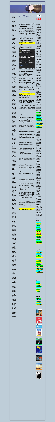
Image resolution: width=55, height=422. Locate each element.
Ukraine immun (14, 103)
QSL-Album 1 (13, 57)
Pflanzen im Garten (39, 303)
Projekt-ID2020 (14, 98)
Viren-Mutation (14, 100)
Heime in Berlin (14, 256)
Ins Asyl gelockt (14, 212)
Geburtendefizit (14, 198)
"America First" (14, 205)
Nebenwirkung (14, 81)
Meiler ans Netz (14, 239)
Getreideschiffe (14, 230)
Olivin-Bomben (14, 63)
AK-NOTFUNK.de (38, 59)
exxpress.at (38, 290)
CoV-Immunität (14, 257)
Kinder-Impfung (14, 77)
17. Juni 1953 (13, 209)
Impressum (29, 4)
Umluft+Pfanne (14, 279)
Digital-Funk (13, 24)
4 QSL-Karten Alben (38, 110)
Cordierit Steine (14, 277)
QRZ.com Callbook (38, 93)
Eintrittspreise (14, 53)
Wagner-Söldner (14, 194)
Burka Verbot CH (14, 261)
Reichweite (13, 22)
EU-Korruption (14, 305)
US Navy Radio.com (38, 48)
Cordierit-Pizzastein (39, 302)
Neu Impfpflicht (14, 159)
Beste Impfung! (14, 139)
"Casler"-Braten (14, 283)
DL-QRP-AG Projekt (38, 84)
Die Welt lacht (13, 191)
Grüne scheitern (38, 230)
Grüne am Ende (14, 289)
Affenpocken (13, 178)
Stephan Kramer (14, 244)
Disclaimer (32, 4)
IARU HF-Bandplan (38, 92)
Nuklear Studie (14, 186)
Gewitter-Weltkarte (38, 54)
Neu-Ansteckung (14, 130)
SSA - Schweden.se (38, 74)
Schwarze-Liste (14, 44)
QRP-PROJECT (14, 27)
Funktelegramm (14, 51)
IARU (12, 33)
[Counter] (39, 16)
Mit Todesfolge (14, 74)
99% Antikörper (14, 168)
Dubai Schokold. (14, 287)
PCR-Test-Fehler (14, 126)
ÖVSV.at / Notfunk (38, 78)
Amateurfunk (13, 16)
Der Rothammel (14, 21)
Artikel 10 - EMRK (38, 99)
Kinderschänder (14, 213)
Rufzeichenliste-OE (38, 96)
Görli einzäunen (14, 234)
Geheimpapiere (14, 104)
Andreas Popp (38, 289)
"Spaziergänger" (14, 152)
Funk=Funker (13, 18)
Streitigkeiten (13, 251)
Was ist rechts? (14, 217)
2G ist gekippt (13, 147)
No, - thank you (14, 246)
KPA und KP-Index (38, 61)
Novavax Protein (14, 91)
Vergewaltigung (14, 233)
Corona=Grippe (14, 182)
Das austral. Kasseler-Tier (40, 125)
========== (13, 274)
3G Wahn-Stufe (14, 146)
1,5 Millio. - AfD (14, 296)
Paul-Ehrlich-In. (14, 143)
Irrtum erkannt (14, 200)
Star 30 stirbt (13, 221)
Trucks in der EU (14, 161)
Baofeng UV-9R (14, 56)
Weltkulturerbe (14, 30)
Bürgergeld (13, 247)
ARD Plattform (14, 181)
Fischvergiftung (14, 231)
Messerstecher (14, 300)
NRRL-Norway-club (38, 75)
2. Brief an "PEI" (14, 163)
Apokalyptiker (14, 164)
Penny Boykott (14, 235)
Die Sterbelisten (14, 120)
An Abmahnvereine (39, 4)
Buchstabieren (14, 46)
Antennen (13, 20)
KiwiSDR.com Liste (38, 29)
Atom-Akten (13, 270)
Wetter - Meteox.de (38, 53)
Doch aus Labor (14, 70)
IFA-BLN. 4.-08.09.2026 (39, 119)
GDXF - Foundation (38, 64)
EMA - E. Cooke (14, 134)
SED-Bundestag (14, 303)
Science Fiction (14, 151)
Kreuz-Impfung (14, 82)
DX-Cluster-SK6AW (38, 66)
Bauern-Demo (14, 268)
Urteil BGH (13, 50)
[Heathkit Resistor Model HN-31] (39, 378)
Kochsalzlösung (14, 112)
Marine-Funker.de (38, 51)
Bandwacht (13, 37)
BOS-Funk (13, 47)
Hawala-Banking (14, 272)
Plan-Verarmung (14, 203)
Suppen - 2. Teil (14, 282)
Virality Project (14, 196)
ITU (12, 34)
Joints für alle (13, 250)
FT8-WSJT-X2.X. (14, 26)
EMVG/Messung (14, 39)
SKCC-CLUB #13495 (39, 68)
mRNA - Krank (14, 124)
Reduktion (13, 73)
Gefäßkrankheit (14, 125)
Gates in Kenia (14, 291)
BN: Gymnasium (14, 211)
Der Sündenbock (14, 150)
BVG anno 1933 (14, 216)
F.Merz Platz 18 (14, 307)
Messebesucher (14, 52)
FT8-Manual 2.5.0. (38, 31)
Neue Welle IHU (14, 156)
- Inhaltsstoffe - (14, 122)
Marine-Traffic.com (38, 47)
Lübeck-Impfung (14, 140)
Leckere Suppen (14, 281)
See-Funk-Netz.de (38, 50)
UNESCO (13, 31)
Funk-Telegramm (38, 101)
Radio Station (13, 17)
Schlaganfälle (13, 173)
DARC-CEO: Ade (14, 66)
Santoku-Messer (14, 278)
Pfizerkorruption (14, 85)
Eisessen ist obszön (39, 256)
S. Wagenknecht (14, 192)
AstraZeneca (13, 87)
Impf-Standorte (14, 96)
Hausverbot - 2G (14, 117)
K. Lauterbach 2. (14, 189)
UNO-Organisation (38, 100)
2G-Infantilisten (14, 116)
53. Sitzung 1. (13, 131)
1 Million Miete (14, 309)
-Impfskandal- (13, 225)
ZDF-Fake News (14, 240)
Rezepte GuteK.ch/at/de (39, 127)
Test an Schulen (14, 78)
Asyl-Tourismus (14, 243)
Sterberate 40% (14, 157)
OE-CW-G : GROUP (38, 82)
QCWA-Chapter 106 (38, 67)
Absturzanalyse (14, 229)
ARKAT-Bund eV (14, 29)
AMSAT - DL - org (38, 45)
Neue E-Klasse (14, 65)
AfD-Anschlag (14, 266)
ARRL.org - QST (38, 90)
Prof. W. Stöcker (14, 137)
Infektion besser (14, 185)
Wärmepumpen (14, 199)
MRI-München (13, 99)
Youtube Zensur (14, 252)
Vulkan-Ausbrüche (38, 58)
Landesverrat (13, 169)
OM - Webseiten (14, 60)
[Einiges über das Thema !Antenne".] (39, 361)
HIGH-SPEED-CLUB (38, 83)
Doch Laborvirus (14, 69)
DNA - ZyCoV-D (14, 92)
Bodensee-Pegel (38, 56)
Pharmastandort (14, 260)
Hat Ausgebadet (14, 224)
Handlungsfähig (14, 248)
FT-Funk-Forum (38, 102)
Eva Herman (13, 135)
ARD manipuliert (14, 263)
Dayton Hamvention (38, 69)
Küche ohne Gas (14, 276)
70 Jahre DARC (14, 64)
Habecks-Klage (14, 294)
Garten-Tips (13, 285)
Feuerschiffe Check (38, 86)
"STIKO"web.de (14, 107)
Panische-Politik (14, 118)
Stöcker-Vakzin (14, 138)
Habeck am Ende (14, 304)
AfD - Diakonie (14, 299)
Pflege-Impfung (14, 176)
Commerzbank (38, 126)
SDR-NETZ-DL (14, 43)
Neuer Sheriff (13, 298)
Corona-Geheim (14, 220)
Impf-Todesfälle (14, 83)
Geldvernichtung (14, 109)
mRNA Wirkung (14, 94)
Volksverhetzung (14, 218)
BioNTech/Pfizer (14, 86)
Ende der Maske (14, 187)
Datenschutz (35, 4)
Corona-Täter (13, 172)
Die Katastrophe (14, 170)
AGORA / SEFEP (14, 204)
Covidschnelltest (14, 111)
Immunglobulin (14, 160)
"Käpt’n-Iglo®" (14, 259)
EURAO (13, 35)
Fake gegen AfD (14, 269)
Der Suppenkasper (39, 260)
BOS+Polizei (13, 48)
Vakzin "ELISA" (14, 142)
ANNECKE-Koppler (38, 37)
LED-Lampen (13, 40)
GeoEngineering (14, 292)
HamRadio (13, 55)
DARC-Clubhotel (14, 42)
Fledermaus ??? (14, 165)
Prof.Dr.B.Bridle (14, 127)
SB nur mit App (14, 207)
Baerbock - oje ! (14, 190)
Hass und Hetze (14, 242)
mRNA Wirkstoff (14, 95)
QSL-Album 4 (13, 59)
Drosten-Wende (14, 264)
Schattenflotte (14, 308)
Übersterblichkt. (14, 148)
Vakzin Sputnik (14, 90)
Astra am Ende (14, 226)
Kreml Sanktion (14, 255)
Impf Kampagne (14, 79)
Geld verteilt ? (13, 311)
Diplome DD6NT (14, 61)
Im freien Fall (13, 183)
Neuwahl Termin (14, 295)
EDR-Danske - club (38, 76)
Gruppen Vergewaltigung (39, 257)
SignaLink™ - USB (38, 32)
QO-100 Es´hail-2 (38, 46)
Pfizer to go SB (14, 113)
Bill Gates (13, 72)
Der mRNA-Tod (14, 129)
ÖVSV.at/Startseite (38, 77)
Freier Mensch (14, 144)
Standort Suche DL (38, 109)
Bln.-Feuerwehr (14, 166)
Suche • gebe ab (14, 316)
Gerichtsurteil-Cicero (39, 242)
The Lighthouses (38, 85)
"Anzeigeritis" (14, 208)
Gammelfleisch (14, 312)
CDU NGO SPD (14, 302)
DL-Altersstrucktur (38, 98)
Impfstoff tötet (14, 121)
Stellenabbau (13, 313)
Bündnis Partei (14, 195)
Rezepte (27, 4)
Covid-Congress (14, 177)
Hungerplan (13, 179)
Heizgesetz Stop (14, 222)
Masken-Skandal (14, 108)
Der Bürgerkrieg (14, 153)
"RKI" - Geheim (14, 105)
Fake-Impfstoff (14, 265)
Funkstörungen (14, 38)
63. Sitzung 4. (13, 133)
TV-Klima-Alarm (14, 237)
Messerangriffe (14, 273)
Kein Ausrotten (14, 155)
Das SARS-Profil (14, 68)
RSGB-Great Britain (38, 70)
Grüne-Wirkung (14, 290)
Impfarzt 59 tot (14, 238)
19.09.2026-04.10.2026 (39, 124)
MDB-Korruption (14, 174)
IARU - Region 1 (38, 91)
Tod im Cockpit (14, 253)
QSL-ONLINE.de (38, 88)
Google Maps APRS (38, 26)
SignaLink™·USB (14, 25)
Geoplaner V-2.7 (38, 62)
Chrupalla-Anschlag (39, 240)
